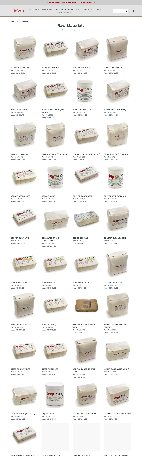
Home (13, 22)
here (77, 30)
